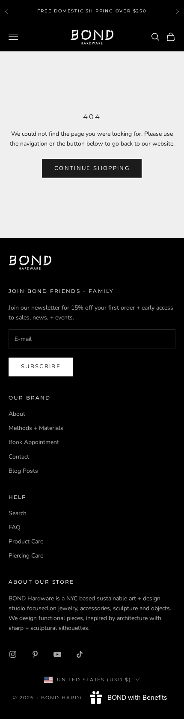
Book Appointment (34, 442)
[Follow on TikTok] (79, 654)
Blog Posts (23, 471)
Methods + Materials (36, 428)
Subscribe (41, 366)
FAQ (15, 527)
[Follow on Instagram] (13, 654)
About (17, 414)
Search (18, 513)
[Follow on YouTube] (57, 654)
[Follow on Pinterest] (35, 654)
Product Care (26, 541)
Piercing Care (26, 556)
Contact (19, 457)
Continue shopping (92, 168)
